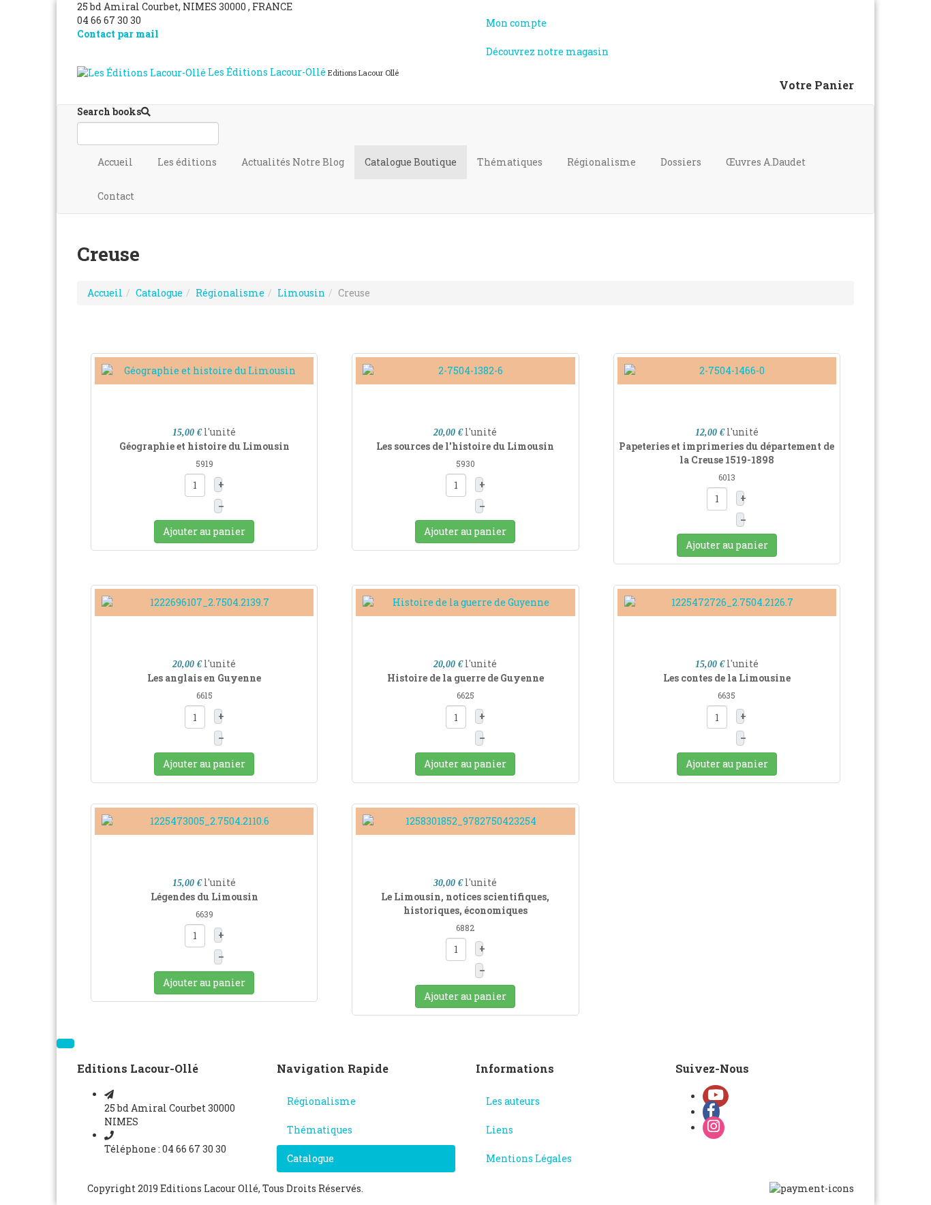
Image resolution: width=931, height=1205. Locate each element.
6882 (465, 927)
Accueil (116, 161)
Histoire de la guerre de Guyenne (465, 677)
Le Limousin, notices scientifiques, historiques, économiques (465, 903)
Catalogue (411, 161)
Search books (109, 111)
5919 (204, 463)
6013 (726, 477)
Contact (116, 195)
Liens (499, 1129)
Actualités (292, 161)
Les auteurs (513, 1101)
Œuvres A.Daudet (767, 161)
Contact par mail (118, 33)
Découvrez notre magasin (547, 51)
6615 (204, 695)
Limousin (301, 292)
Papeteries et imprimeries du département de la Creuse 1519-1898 (726, 453)
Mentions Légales (529, 1158)
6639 (204, 914)
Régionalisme (602, 161)
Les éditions (188, 161)
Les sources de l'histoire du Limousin (465, 446)
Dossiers (681, 161)
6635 (726, 695)
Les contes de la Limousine (727, 677)
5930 (465, 463)
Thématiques (511, 161)
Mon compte (516, 22)
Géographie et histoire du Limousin (204, 446)
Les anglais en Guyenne (204, 677)
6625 (465, 695)
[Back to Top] (65, 1043)
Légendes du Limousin (204, 896)
